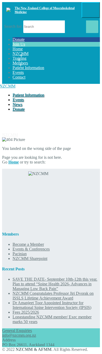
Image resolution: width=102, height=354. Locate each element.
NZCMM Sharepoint (30, 258)
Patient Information (28, 68)
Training (19, 58)
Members (20, 63)
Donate (19, 39)
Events (18, 72)
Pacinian (20, 254)
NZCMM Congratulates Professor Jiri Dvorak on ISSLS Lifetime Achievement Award (53, 295)
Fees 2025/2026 (26, 312)
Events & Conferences (31, 249)
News (17, 104)
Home (18, 49)
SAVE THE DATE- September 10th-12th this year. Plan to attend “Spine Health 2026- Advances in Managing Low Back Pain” (55, 284)
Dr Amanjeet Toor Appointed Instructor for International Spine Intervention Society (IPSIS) (52, 305)
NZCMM (21, 53)
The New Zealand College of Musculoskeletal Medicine (45, 10)
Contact (19, 77)
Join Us (19, 44)
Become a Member (28, 244)
